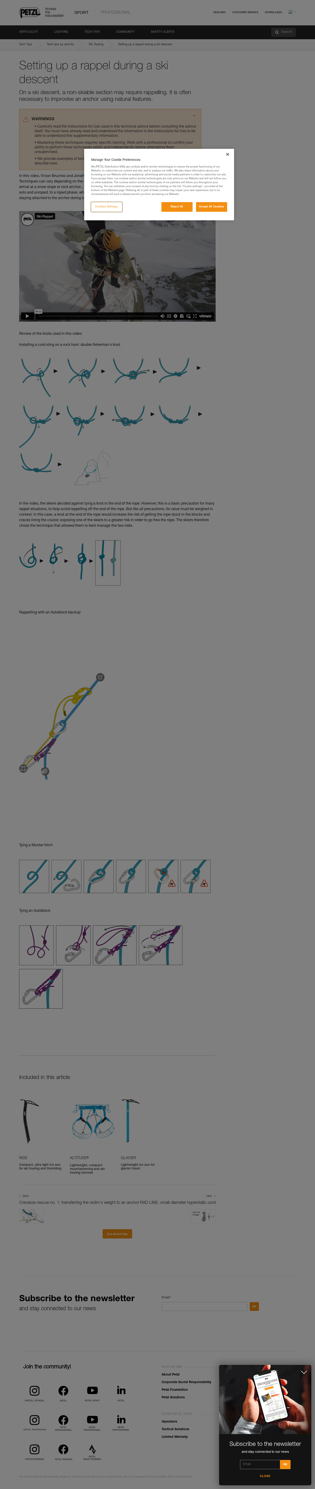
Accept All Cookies (211, 207)
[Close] (228, 154)
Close (265, 1476)
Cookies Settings (106, 207)
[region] (159, 184)
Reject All (177, 207)
